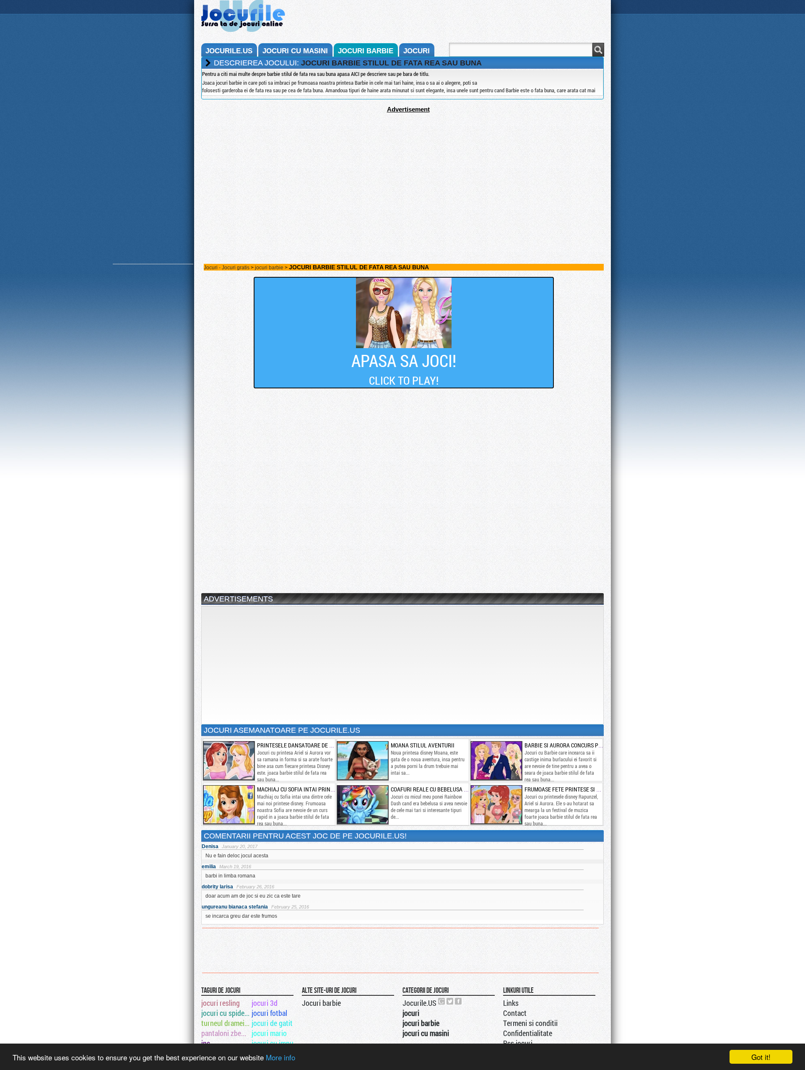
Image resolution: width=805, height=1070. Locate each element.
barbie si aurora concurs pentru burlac (580, 745)
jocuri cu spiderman (225, 1013)
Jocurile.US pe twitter (450, 1001)
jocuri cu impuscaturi (276, 1043)
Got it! (761, 1057)
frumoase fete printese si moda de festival (583, 789)
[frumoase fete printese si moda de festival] (496, 804)
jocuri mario (269, 1033)
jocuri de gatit (272, 1023)
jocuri (416, 51)
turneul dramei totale (225, 1023)
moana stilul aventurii (422, 745)
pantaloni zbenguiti (225, 1033)
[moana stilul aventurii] (362, 760)
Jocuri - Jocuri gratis (226, 268)
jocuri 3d (265, 1003)
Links (511, 1003)
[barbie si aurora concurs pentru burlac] (496, 760)
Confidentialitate (527, 1033)
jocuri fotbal (269, 1013)
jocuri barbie (365, 51)
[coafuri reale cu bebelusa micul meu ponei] (362, 804)
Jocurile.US (419, 1003)
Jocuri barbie (321, 1003)
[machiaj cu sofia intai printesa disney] (228, 804)
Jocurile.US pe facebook (458, 1001)
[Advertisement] (402, 171)
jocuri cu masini (295, 51)
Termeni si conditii (530, 1023)
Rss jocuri (517, 1043)
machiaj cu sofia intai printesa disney (309, 789)
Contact (515, 1013)
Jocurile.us (228, 51)
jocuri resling (220, 1003)
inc (205, 1043)
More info (280, 1057)
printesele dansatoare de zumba (301, 745)
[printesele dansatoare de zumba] (228, 760)
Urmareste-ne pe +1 (442, 1001)
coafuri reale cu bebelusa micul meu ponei (449, 789)
